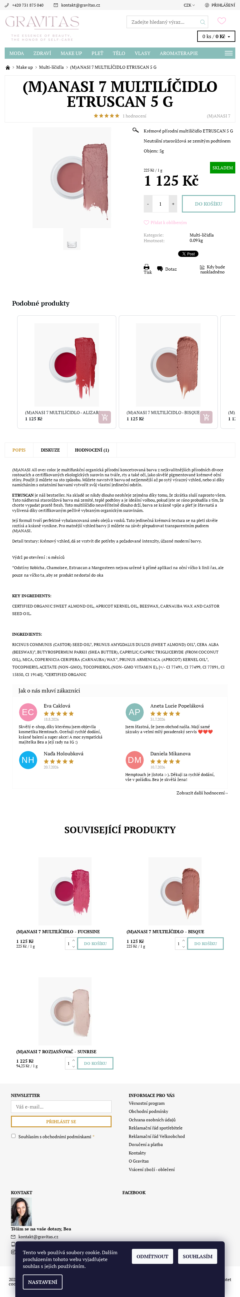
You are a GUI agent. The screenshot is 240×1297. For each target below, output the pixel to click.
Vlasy (142, 53)
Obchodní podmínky (148, 1111)
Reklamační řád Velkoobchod (157, 1136)
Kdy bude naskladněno (212, 269)
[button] (11, 372)
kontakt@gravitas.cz (80, 5)
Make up (71, 53)
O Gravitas (139, 1161)
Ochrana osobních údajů (152, 1120)
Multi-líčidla (202, 235)
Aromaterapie (179, 53)
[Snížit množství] (74, 947)
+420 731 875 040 (27, 5)
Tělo (119, 53)
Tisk (148, 272)
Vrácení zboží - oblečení (152, 1169)
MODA (16, 53)
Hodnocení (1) (92, 450)
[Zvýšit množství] (74, 940)
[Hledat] (203, 22)
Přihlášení (223, 5)
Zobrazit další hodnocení (201, 792)
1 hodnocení (134, 116)
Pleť (97, 53)
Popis (19, 450)
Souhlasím (197, 1256)
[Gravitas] (62, 29)
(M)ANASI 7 (218, 116)
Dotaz (171, 269)
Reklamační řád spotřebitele (155, 1128)
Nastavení (42, 1282)
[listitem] (66, 372)
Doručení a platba (146, 1144)
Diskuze (50, 450)
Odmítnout (152, 1256)
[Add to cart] (104, 417)
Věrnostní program (147, 1103)
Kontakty (137, 1153)
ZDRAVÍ (42, 53)
